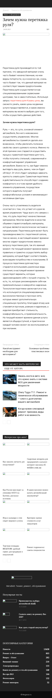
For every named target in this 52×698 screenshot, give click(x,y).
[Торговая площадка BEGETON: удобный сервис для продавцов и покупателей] (14, 535)
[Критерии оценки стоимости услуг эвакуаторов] (38, 507)
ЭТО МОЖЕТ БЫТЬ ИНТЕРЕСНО (21, 364)
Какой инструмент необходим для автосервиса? (11, 351)
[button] (4, 3)
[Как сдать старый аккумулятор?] (10, 631)
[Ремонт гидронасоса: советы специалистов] (38, 536)
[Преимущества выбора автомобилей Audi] (10, 604)
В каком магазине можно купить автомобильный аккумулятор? (37, 493)
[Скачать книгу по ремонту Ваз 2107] (6, 617)
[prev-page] (4, 422)
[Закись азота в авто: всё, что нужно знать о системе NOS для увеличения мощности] (10, 379)
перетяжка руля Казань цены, (25, 100)
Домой (6, 10)
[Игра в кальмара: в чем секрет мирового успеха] (14, 507)
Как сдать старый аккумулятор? (33, 627)
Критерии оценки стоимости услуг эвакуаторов (34, 521)
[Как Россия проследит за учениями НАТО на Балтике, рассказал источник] (14, 480)
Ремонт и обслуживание (22, 10)
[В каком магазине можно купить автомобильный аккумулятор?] (38, 480)
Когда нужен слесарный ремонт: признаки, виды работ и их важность (31, 411)
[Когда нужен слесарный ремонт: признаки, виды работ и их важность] (10, 412)
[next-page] (9, 422)
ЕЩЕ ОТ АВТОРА (13, 368)
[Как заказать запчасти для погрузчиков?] (14, 451)
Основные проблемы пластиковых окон (39, 350)
